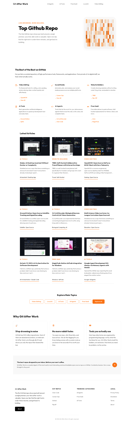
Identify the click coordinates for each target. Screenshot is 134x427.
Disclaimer (114, 397)
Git (20, 4)
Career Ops (56, 397)
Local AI (85, 4)
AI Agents (50, 4)
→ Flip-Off (94, 98)
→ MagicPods (95, 121)
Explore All (98, 301)
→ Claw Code (59, 121)
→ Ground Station (24, 119)
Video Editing (99, 4)
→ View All (22, 100)
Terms (112, 400)
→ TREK (93, 95)
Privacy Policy (115, 393)
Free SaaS (74, 4)
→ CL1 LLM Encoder (60, 119)
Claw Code (55, 393)
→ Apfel (21, 121)
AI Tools (62, 4)
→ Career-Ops (59, 95)
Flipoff (54, 404)
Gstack (54, 400)
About (20, 409)
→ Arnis (93, 119)
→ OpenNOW (23, 97)
